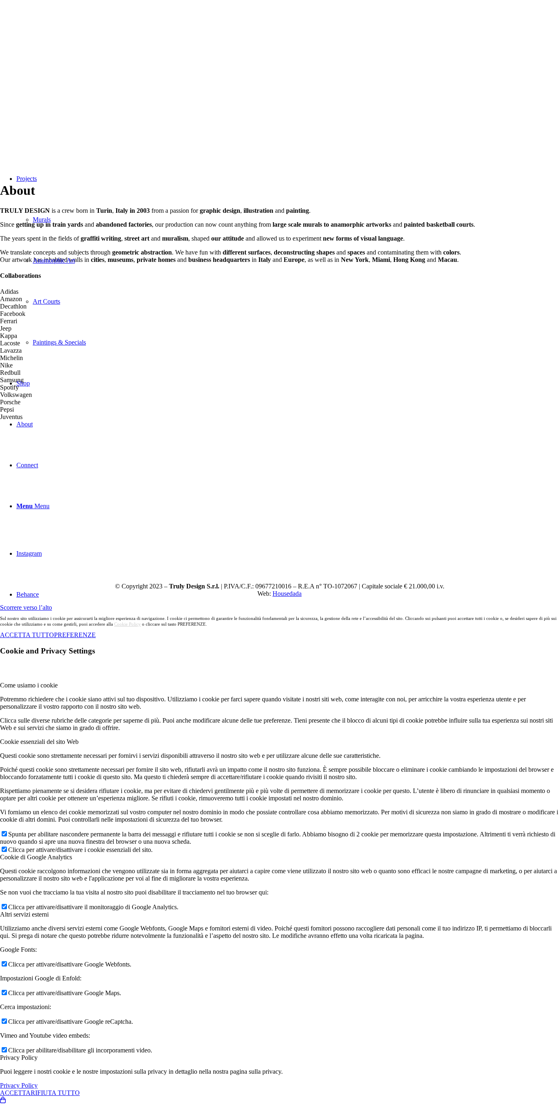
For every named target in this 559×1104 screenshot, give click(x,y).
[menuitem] (287, 260)
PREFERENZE (75, 634)
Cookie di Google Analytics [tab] (36, 857)
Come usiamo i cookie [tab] (29, 685)
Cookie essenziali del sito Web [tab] (39, 741)
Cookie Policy (127, 624)
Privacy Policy (19, 1085)
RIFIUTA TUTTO (55, 1092)
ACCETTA (15, 1092)
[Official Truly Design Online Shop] (3, 1100)
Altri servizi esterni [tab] (24, 914)
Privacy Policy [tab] (19, 1057)
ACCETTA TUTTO (27, 634)
